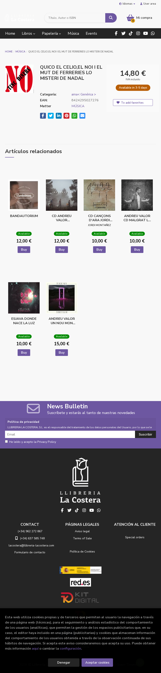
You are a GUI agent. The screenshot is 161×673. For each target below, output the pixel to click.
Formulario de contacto (29, 552)
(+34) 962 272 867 (30, 531)
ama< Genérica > (83, 94)
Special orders (134, 537)
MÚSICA (20, 51)
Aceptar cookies (97, 662)
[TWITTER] (123, 33)
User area (149, 4)
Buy (24, 249)
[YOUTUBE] (145, 33)
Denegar (63, 662)
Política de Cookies (82, 552)
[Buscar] (111, 18)
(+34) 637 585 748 (32, 538)
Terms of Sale (82, 538)
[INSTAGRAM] (138, 33)
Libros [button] (27, 33)
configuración (70, 648)
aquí (35, 648)
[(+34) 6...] (153, 33)
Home (9, 51)
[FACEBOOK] (116, 33)
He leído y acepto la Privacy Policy (32, 442)
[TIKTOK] (131, 33)
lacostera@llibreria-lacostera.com (31, 545)
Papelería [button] (50, 33)
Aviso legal (82, 531)
